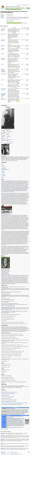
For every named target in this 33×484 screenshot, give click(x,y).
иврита (5, 191)
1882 (6, 183)
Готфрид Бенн (16, 418)
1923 (13, 238)
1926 (9, 365)
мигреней (17, 220)
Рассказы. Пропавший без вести (3, 30)
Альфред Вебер (12, 198)
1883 (8, 130)
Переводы (11, 9)
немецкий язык (3, 185)
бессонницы (20, 220)
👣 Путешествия (3, 452)
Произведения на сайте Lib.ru (8, 143)
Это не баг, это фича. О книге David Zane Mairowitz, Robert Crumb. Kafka (11, 404)
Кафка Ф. (2, 445)
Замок (2, 84)
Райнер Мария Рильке (12, 422)
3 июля (7, 130)
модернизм (7, 139)
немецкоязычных (6, 157)
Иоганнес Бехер (18, 416)
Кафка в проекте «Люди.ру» (5, 395)
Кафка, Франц (3, 393)
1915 (4, 343)
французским (8, 186)
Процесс (2, 64)
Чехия (11, 181)
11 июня (6, 243)
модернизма (9, 276)
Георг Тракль (22, 422)
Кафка (2, 294)
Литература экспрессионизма (15, 415)
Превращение (4, 322)
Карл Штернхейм (17, 424)
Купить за (14, 22)
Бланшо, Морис (3, 381)
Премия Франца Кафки (17, 414)
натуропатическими (23, 221)
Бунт (22, 427)
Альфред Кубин (11, 417)
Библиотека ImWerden (11, 396)
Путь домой (2, 53)
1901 (13, 196)
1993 (7, 287)
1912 (17, 338)
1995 (4, 289)
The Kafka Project (3, 398)
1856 (12, 184)
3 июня (7, 133)
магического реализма (15, 276)
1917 (15, 346)
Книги (15, 9)
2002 (12, 322)
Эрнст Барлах (12, 418)
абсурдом (15, 158)
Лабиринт (2, 79)
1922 (11, 200)
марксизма (8, 278)
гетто (5, 181)
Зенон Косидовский (13, 416)
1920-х (22, 236)
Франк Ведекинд (10, 419)
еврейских (17, 190)
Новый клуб (8, 427)
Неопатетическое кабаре (13, 427)
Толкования (7, 9)
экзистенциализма (18, 277)
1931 (13, 182)
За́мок (2, 365)
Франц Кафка (3, 435)
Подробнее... (14, 32)
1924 (8, 133)
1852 (11, 182)
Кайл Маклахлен (18, 307)
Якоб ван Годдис (18, 423)
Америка (3, 367)
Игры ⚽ (20, 9)
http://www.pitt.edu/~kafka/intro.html (6, 401)
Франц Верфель (15, 419)
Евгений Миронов (20, 322)
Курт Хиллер (8, 416)
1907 (22, 335)
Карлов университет (7, 197)
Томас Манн (13, 283)
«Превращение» (3, 338)
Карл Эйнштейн (14, 425)
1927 (8, 367)
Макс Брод (20, 418)
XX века (13, 157)
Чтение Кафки (21, 381)
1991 (9, 294)
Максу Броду (23, 331)
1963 (17, 303)
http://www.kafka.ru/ (4, 390)
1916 (13, 346)
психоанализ (3, 282)
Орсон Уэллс (6, 304)
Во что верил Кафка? (5, 385)
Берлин (14, 239)
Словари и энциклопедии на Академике (12, 6)
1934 (14, 184)
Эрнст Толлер (18, 422)
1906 (20, 335)
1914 (2, 343)
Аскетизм (2, 215)
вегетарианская (10, 222)
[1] (3, 160)
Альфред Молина (15, 308)
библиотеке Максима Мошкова (10, 393)
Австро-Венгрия (8, 136)
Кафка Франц (3, 448)
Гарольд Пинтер (10, 309)
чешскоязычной (21, 182)
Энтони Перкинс (7, 305)
